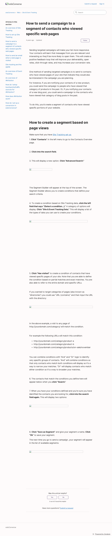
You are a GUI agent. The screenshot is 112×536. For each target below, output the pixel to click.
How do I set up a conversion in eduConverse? (12, 105)
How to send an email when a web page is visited (14, 57)
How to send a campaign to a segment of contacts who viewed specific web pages (13, 46)
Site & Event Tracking (29, 12)
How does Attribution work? (14, 97)
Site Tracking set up (62, 134)
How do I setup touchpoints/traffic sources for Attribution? (13, 88)
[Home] (14, 4)
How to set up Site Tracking (13, 36)
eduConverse (10, 12)
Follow (85, 40)
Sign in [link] (101, 4)
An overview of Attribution (11, 79)
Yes (52, 497)
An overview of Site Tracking (13, 29)
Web (18, 12)
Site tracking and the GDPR (14, 65)
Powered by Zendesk (102, 534)
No (63, 497)
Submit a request (91, 4)
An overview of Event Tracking (14, 72)
